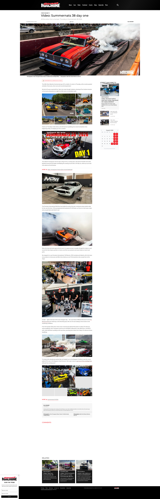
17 (102, 141)
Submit (9, 496)
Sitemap (51, 488)
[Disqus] (67, 439)
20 (109, 141)
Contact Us (56, 488)
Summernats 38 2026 (53, 399)
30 (116, 143)
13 (109, 138)
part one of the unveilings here (84, 361)
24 (102, 143)
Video (79, 5)
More (106, 5)
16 (116, 138)
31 (102, 146)
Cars (75, 5)
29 (114, 143)
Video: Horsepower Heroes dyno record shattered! (60, 169)
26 (107, 143)
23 (116, 141)
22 (114, 141)
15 (114, 138)
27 (109, 143)
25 (104, 143)
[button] (58, 105)
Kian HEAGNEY (47, 405)
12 (107, 138)
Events (90, 5)
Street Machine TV (45, 13)
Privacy (42, 488)
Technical (84, 5)
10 (102, 138)
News (70, 5)
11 (104, 138)
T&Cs (47, 488)
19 (107, 141)
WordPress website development (46, 489)
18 (104, 141)
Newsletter (62, 488)
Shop (95, 5)
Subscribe (101, 5)
